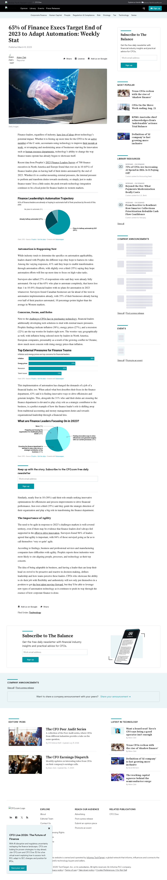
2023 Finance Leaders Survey (60, 162)
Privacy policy (56, 870)
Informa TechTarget (96, 857)
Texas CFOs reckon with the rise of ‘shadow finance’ (143, 94)
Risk (98, 15)
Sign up (156, 8)
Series (133, 15)
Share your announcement (115, 696)
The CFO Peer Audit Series (66, 729)
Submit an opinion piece (86, 823)
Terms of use (71, 870)
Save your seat (18, 868)
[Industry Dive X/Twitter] (21, 817)
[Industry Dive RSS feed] (27, 817)
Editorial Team (46, 818)
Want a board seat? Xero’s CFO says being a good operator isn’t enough (141, 731)
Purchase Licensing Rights (52, 832)
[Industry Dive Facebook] (16, 817)
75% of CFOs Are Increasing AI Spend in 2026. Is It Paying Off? (142, 170)
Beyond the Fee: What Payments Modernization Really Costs (140, 189)
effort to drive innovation (47, 532)
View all (120, 223)
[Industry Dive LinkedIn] (10, 817)
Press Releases (53, 8)
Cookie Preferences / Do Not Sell (111, 870)
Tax (114, 15)
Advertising (80, 814)
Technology (124, 15)
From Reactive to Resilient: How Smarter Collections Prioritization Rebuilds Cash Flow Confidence (142, 210)
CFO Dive (38, 2)
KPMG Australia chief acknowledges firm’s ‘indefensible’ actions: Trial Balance (144, 122)
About (43, 814)
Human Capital (55, 15)
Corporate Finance (39, 15)
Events (41, 8)
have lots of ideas (65, 134)
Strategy (107, 15)
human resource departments (40, 151)
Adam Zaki (21, 57)
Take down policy (86, 870)
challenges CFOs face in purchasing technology (53, 318)
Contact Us (45, 823)
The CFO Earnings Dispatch (67, 757)
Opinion (24, 8)
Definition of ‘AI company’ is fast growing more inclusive (141, 139)
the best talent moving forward (48, 584)
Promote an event (134, 360)
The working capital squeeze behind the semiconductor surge (138, 778)
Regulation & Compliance (83, 15)
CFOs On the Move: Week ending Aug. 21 (144, 107)
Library (33, 8)
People (67, 15)
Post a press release (135, 313)
